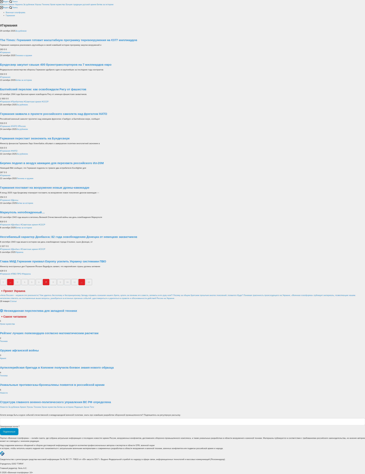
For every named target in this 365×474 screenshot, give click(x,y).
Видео (6, 1)
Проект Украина (14, 291)
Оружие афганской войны (19, 350)
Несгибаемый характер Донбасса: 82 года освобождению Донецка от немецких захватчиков (68, 236)
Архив (86, 407)
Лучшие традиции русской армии (80, 4)
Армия (11, 4)
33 (89, 282)
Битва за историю (23, 80)
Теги (92, 407)
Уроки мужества (57, 4)
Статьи (13, 301)
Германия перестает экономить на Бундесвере (35, 138)
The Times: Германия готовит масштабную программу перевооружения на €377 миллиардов (68, 40)
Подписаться (9, 431)
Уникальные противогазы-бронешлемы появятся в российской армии (52, 384)
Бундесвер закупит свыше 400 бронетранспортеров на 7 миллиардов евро (55, 64)
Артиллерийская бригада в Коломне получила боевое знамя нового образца (57, 367)
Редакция (78, 407)
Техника (45, 4)
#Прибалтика (17, 101)
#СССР (45, 101)
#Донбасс (15, 224)
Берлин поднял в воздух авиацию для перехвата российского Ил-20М (52, 163)
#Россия (22, 126)
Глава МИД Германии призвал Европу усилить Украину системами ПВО (53, 261)
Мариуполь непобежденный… (22, 212)
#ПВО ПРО (16, 274)
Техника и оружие (23, 55)
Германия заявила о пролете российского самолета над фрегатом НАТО (53, 113)
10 (67, 282)
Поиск (15, 1)
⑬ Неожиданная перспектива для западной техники (38, 310)
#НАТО (14, 126)
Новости (4, 4)
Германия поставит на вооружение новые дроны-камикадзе (44, 187)
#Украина (26, 274)
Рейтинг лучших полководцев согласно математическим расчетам (49, 333)
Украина (19, 4)
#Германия (5, 52)
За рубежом (28, 4)
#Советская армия (32, 101)
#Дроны (14, 200)
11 (75, 282)
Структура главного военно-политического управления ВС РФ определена (55, 402)
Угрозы (38, 4)
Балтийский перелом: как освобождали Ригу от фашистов (43, 89)
